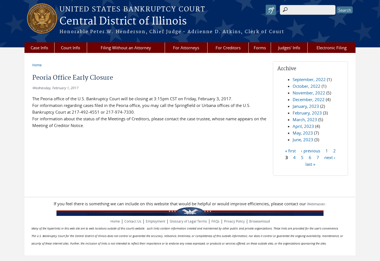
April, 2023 (303, 126)
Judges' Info (289, 47)
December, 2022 (309, 99)
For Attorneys (186, 47)
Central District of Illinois (123, 21)
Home (37, 65)
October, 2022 (306, 86)
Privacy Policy (234, 221)
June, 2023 (303, 139)
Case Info (39, 47)
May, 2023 (303, 133)
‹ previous (310, 150)
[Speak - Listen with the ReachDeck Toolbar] (271, 10)
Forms (260, 47)
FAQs (215, 221)
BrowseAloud (259, 221)
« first (290, 150)
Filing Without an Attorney (126, 47)
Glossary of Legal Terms (188, 221)
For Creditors (228, 47)
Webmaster (316, 204)
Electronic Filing (332, 47)
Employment (155, 221)
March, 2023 (305, 119)
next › (329, 157)
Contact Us (132, 221)
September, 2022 (309, 79)
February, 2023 (307, 113)
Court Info (70, 47)
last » (310, 164)
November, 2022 (309, 93)
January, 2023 (306, 106)
